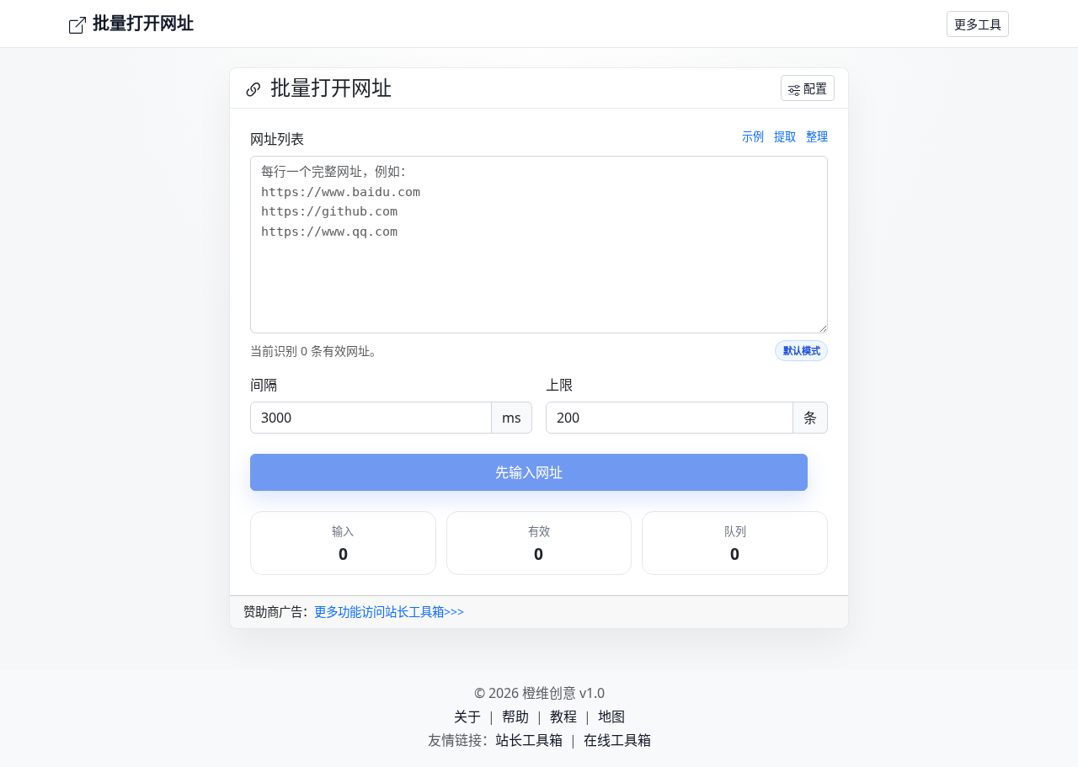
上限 (559, 385)
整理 (817, 136)
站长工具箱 (529, 740)
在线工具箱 (617, 740)
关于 (467, 716)
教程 (563, 716)
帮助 (515, 716)
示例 (753, 136)
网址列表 (277, 139)
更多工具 (977, 24)
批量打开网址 (143, 23)
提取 (785, 136)
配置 (815, 88)
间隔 (263, 385)
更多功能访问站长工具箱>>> (389, 612)
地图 (611, 716)
